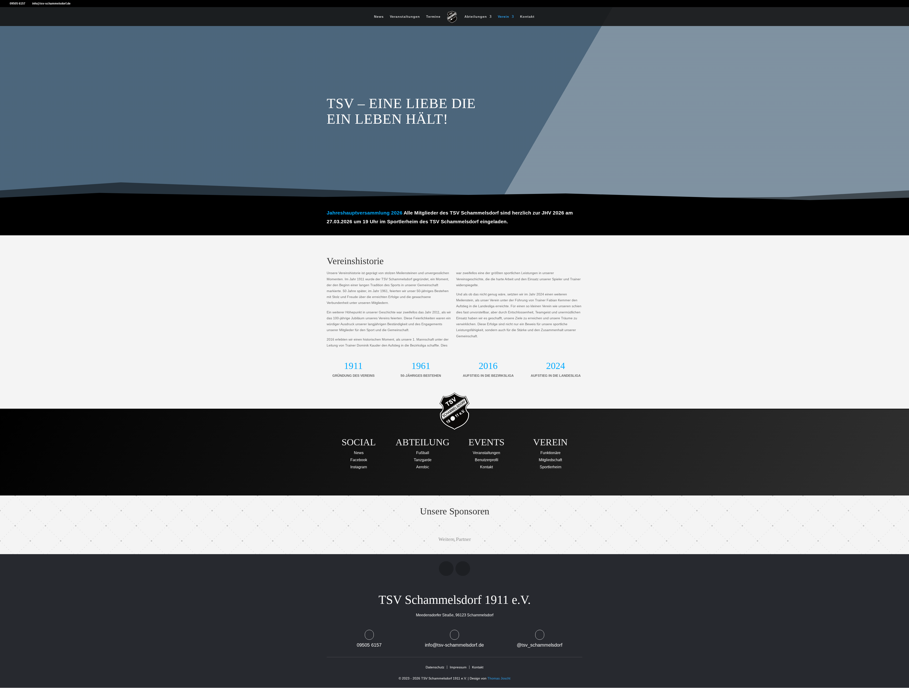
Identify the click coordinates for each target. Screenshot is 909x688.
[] (539, 638)
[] (454, 638)
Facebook (358, 460)
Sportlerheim (550, 467)
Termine (433, 16)
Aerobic (422, 467)
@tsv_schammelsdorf (539, 645)
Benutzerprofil (486, 460)
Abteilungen (475, 16)
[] (369, 638)
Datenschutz (435, 667)
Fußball (422, 453)
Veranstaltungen (405, 16)
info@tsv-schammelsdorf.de (454, 645)
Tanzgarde (423, 460)
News (379, 16)
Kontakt (527, 16)
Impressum (458, 667)
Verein (503, 16)
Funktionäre (550, 453)
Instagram (358, 467)
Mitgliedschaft (550, 460)
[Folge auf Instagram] (446, 568)
